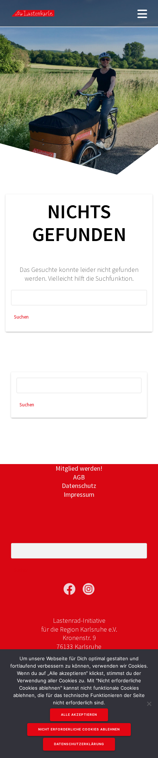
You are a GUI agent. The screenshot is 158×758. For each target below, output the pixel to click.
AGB (79, 477)
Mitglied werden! (79, 468)
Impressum (79, 494)
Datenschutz (79, 485)
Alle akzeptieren (79, 714)
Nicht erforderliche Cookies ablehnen (79, 729)
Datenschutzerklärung (79, 744)
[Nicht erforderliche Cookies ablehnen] (148, 703)
